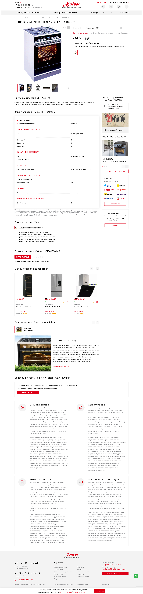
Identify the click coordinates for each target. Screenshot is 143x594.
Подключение (58, 569)
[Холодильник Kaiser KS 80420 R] (56, 285)
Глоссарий (80, 567)
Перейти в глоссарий (61, 366)
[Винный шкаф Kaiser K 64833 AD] (27, 285)
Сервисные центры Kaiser (63, 572)
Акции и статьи (102, 2)
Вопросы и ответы (83, 572)
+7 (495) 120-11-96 (115, 218)
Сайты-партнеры (83, 576)
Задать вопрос (28, 392)
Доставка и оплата (60, 567)
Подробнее (115, 204)
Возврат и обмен (60, 576)
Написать (115, 225)
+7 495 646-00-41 (22, 5)
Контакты (80, 574)
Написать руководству (115, 573)
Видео (79, 569)
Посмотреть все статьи (115, 171)
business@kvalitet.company (114, 569)
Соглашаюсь (99, 591)
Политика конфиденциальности (63, 584)
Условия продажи (82, 584)
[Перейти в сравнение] (111, 7)
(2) (97, 302)
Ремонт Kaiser (59, 574)
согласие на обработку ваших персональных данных (52, 591)
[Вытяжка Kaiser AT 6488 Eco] (86, 285)
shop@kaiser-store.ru (111, 564)
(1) (68, 302)
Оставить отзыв (22, 257)
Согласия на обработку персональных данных (72, 592)
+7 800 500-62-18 (22, 8)
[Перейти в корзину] (119, 7)
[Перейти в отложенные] (103, 7)
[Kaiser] (71, 5)
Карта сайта (106, 584)
